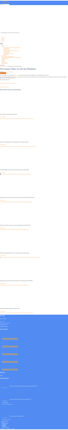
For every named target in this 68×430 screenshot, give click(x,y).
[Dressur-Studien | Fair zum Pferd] (34, 19)
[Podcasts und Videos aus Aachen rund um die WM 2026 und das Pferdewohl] (10, 222)
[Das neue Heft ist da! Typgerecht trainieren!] (10, 111)
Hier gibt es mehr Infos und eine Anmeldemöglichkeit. (8, 83)
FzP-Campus (6, 71)
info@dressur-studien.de (4, 326)
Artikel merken (3, 73)
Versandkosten (6, 402)
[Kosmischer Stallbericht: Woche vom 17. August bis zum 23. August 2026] (10, 250)
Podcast (1, 375)
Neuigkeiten (10, 71)
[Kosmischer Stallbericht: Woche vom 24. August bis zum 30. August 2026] (10, 167)
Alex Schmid (17, 75)
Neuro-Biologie (2, 86)
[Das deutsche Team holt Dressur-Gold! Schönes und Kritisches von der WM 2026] (10, 278)
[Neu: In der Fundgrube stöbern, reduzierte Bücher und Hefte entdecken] (10, 139)
